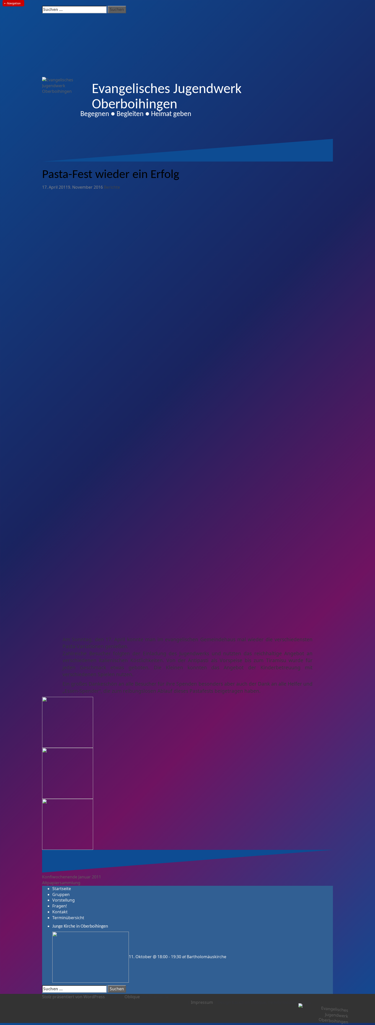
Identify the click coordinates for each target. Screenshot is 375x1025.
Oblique (132, 997)
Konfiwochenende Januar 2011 (71, 877)
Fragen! (59, 906)
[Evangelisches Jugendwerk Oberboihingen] (323, 1014)
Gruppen (61, 894)
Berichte (112, 187)
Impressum (202, 1002)
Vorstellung (63, 900)
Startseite (61, 888)
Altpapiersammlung (61, 883)
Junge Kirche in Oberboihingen (80, 926)
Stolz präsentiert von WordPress (73, 997)
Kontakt (60, 912)
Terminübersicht (68, 917)
